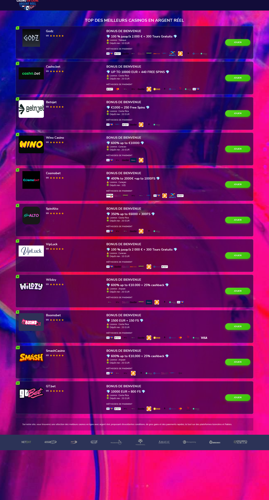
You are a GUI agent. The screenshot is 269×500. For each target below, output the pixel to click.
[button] (237, 42)
